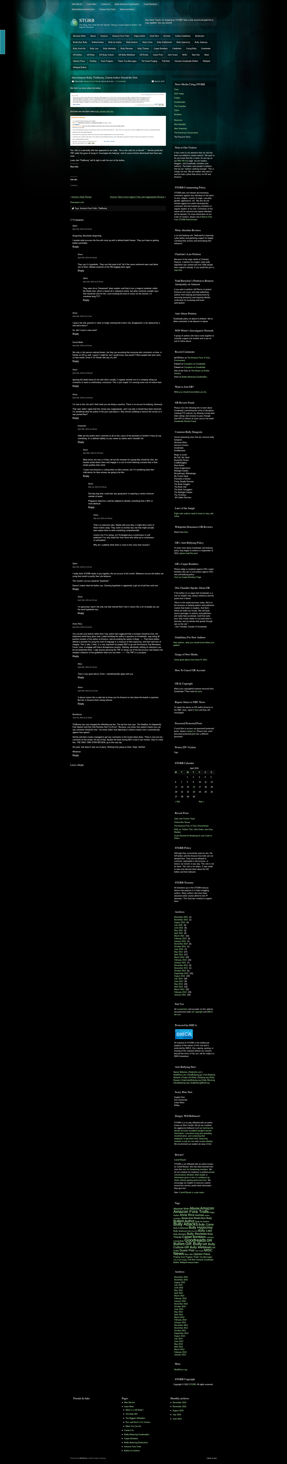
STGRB (86, 20)
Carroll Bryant (180, 1160)
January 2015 (180, 941)
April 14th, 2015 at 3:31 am (87, 600)
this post (198, 691)
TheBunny (102, 208)
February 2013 (180, 992)
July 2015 (178, 925)
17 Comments (121, 81)
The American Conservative (186, 133)
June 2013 (178, 981)
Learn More (91, 4)
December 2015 (181, 917)
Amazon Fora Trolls (107, 9)
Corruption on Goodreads (194, 364)
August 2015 (179, 922)
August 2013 (179, 976)
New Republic (180, 124)
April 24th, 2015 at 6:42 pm (87, 667)
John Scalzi (173, 55)
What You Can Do (133, 1426)
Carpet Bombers (150, 4)
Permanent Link (77, 202)
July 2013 (178, 978)
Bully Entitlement (164, 42)
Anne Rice (154, 36)
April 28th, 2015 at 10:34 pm (93, 453)
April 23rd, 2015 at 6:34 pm (82, 627)
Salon (176, 110)
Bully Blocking (208, 1080)
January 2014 (180, 962)
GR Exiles (144, 55)
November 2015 (181, 920)
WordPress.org (180, 1369)
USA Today (179, 94)
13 (176, 787)
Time (176, 89)
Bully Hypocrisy (183, 42)
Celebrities (176, 48)
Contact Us (105, 4)
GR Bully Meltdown (126, 55)
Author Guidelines (183, 36)
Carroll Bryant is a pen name (191, 1192)
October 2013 (180, 971)
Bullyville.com (195, 1072)
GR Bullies (77, 55)
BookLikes (199, 36)
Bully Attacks (132, 42)
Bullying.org (203, 1077)
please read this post (189, 553)
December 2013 (181, 965)
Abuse (93, 36)
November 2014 (181, 944)
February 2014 (180, 960)
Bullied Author (98, 42)
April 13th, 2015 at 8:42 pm (82, 229)
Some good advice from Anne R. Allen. (191, 660)
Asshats (167, 36)
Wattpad (206, 61)
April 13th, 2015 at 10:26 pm (82, 398)
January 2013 (180, 995)
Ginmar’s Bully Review (81, 197)
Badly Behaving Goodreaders (127, 4)
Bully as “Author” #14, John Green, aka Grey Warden (193, 830)
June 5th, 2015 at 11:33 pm (82, 718)
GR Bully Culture (106, 55)
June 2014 (178, 949)
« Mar (177, 801)
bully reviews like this (104, 111)
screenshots (182, 1009)
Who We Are (77, 4)
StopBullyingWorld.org (199, 1083)
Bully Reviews (127, 48)
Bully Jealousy (201, 42)
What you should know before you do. (190, 392)
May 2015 (178, 930)
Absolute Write (79, 36)
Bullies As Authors (127, 9)
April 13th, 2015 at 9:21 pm (82, 345)
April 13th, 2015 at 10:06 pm (82, 373)
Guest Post (158, 55)
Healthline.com (179, 1075)
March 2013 (179, 989)
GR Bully (91, 55)
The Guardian (180, 106)
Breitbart (177, 114)
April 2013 (178, 987)
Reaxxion (178, 120)
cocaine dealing (205, 1141)
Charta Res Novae (182, 822)
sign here (178, 270)
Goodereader (179, 102)
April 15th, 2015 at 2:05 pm (87, 429)
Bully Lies (94, 48)
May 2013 (178, 984)
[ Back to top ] (212, 1458)
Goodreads (206, 48)
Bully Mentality (109, 48)
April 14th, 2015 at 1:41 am (82, 567)
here (186, 532)
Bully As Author (115, 42)
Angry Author (139, 36)
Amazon (104, 36)
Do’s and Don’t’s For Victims (138, 1422)
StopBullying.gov (195, 1075)
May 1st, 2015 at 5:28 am (97, 487)
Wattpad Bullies (80, 67)
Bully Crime (147, 42)
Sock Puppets (107, 61)
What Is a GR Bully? (134, 1410)
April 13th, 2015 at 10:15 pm (93, 282)
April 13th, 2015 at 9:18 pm (87, 258)
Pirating (93, 61)
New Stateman (180, 128)
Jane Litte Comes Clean (184, 819)
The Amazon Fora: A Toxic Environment (191, 826)
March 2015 (179, 936)
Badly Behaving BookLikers (83, 9)
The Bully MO (132, 1414)
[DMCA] (184, 1038)
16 (194, 787)
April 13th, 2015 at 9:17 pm (82, 316)
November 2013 (181, 968)
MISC (184, 55)
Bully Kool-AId (79, 48)
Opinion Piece (79, 61)
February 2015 (180, 938)
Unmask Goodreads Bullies (186, 61)
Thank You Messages (127, 61)
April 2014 (178, 954)
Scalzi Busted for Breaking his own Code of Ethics (193, 837)
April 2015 (178, 933)
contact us (191, 731)
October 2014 (180, 946)
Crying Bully (191, 48)
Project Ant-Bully (189, 1077)
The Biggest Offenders (135, 1418)
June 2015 (178, 928)
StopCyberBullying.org (191, 1080)
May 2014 (178, 952)
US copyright (197, 1012)
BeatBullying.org (181, 1083)
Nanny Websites (180, 1072)
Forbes (177, 98)
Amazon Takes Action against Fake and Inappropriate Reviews (137, 197)
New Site (196, 55)
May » (201, 801)
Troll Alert (166, 61)
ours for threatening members (195, 1169)
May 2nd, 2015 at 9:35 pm (102, 518)
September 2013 (181, 973)
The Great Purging (149, 61)
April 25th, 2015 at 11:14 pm (88, 691)
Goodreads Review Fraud (185, 421)
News (206, 55)
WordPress (83, 1458)
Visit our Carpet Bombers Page (187, 577)
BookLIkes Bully (80, 42)
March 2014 (179, 957)
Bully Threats (143, 48)
